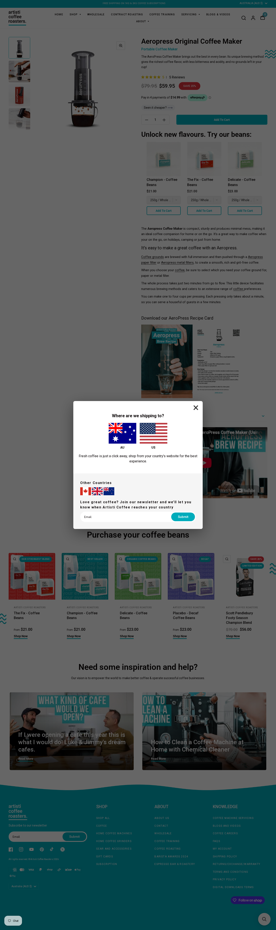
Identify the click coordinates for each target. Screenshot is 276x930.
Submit (183, 517)
